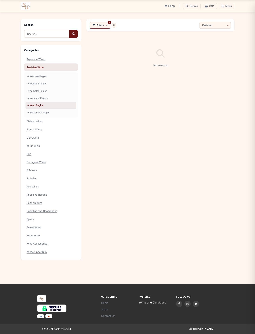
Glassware (33, 137)
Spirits (30, 219)
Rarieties (31, 178)
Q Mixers (32, 170)
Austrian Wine (35, 67)
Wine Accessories (37, 243)
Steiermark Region (40, 112)
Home (104, 303)
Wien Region (37, 105)
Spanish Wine (34, 202)
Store (104, 309)
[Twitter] (196, 304)
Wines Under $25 (37, 251)
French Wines (34, 129)
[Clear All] (114, 25)
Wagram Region (38, 83)
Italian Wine (33, 145)
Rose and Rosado (37, 194)
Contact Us (108, 316)
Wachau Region (38, 76)
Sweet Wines (34, 227)
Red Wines (33, 186)
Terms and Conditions (152, 302)
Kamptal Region (38, 90)
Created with (201, 328)
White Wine (33, 235)
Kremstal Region (39, 98)
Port (29, 153)
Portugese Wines (36, 162)
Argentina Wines (36, 59)
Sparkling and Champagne (42, 210)
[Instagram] (187, 304)
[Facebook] (179, 304)
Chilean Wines (35, 121)
